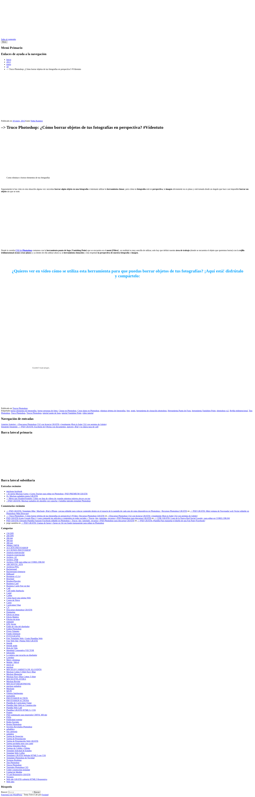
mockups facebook (14, 491)
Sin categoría (11, 731)
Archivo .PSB (12, 560)
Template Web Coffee (15, 753)
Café (8, 588)
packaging (10, 696)
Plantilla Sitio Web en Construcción (21, 705)
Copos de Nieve (13, 600)
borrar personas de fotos (48, 411)
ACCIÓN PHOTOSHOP (17, 548)
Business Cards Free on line (18, 586)
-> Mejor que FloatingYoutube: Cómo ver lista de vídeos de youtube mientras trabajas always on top (48, 498)
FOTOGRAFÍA (13, 636)
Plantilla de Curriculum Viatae (19, 703)
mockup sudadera (13, 686)
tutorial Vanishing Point (71, 413)
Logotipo (10, 657)
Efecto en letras (12, 614)
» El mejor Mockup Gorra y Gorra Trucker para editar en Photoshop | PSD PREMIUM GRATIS (47, 494)
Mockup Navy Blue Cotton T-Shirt (21, 677)
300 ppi (9, 543)
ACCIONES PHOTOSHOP (18, 550)
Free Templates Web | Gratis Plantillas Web (24, 638)
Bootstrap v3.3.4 (13, 576)
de (24, 250)
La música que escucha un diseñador (21, 655)
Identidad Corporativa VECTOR (20, 650)
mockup (9, 667)
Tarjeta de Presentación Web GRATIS (22, 741)
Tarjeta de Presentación (16, 739)
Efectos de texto (13, 619)
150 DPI (10, 533)
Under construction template (18, 770)
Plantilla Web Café (14, 708)
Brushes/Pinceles (13, 581)
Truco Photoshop (18, 413)
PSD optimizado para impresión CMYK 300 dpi (26, 715)
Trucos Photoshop (20, 408)
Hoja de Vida (12, 648)
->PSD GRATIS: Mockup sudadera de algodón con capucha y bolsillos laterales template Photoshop (48, 501)
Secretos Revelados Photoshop (19, 727)
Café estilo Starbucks (15, 591)
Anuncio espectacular (15, 552)
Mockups (10, 688)
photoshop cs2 (223, 411)
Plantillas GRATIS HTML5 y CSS (21, 710)
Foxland (45, 795)
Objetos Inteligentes (14, 693)
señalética (10, 729)
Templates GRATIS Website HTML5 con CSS (26, 755)
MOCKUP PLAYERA (16, 679)
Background (11, 569)
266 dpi (9, 538)
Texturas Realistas (14, 760)
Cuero (9, 602)
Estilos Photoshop (13, 629)
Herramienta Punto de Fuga (179, 411)
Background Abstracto (15, 571)
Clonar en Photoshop (67, 411)
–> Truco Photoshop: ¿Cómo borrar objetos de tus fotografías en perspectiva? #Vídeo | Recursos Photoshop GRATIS (55, 516)
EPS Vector (11, 624)
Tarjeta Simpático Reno (16, 746)
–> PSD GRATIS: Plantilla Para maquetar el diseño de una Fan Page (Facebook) (171, 521)
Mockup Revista (13, 681)
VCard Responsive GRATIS (18, 774)
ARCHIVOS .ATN (14, 564)
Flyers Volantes (12, 631)
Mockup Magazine (14, 674)
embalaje (10, 622)
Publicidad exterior (14, 719)
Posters (9, 712)
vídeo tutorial (87, 413)
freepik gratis (11, 645)
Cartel (8, 593)
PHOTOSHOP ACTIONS (17, 700)
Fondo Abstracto (13, 634)
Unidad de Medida (14, 772)
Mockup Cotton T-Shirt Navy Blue (21, 672)
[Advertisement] (127, 19)
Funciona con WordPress (11, 795)
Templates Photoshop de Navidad (20, 758)
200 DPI (10, 536)
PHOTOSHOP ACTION (17, 698)
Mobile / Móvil (12, 662)
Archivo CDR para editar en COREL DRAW (25, 562)
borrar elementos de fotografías (24, 411)
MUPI (9, 691)
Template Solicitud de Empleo (19, 751)
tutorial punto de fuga (52, 413)
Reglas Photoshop (14, 724)
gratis (133, 411)
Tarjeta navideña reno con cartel (19, 743)
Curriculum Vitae (13, 605)
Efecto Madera (12, 617)
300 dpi (9, 540)
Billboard (10, 574)
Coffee (9, 595)
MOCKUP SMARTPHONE (18, 684)
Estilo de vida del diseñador (17, 626)
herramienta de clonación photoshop (151, 411)
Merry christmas (13, 660)
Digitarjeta (10, 612)
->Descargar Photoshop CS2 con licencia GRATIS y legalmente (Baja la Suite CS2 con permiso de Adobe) (152, 516)
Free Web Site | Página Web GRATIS (22, 641)
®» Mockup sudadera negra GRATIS (22, 496)
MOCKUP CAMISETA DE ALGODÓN (24, 669)
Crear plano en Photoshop (88, 411)
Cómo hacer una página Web (18, 598)
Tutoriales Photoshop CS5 (17, 767)
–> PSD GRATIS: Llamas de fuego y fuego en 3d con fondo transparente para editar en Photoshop (62, 523)
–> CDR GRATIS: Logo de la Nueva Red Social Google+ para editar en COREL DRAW (192, 518)
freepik (9, 643)
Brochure (10, 579)
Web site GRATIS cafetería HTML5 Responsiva (26, 779)
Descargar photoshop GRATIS (19, 610)
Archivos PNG (12, 567)
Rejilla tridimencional (239, 411)
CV (7, 607)
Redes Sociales (12, 722)
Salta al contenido (8, 39)
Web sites (10, 782)
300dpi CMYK (12, 545)
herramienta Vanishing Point (204, 411)
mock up (10, 665)
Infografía (10, 653)
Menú (4, 42)
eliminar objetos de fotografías (113, 411)
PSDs (8, 717)
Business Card (12, 583)
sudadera (10, 734)
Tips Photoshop (12, 762)
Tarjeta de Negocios (14, 736)
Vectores (10, 777)
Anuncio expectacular (15, 555)
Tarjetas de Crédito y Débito (18, 748)
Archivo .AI (11, 557)
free (128, 411)
